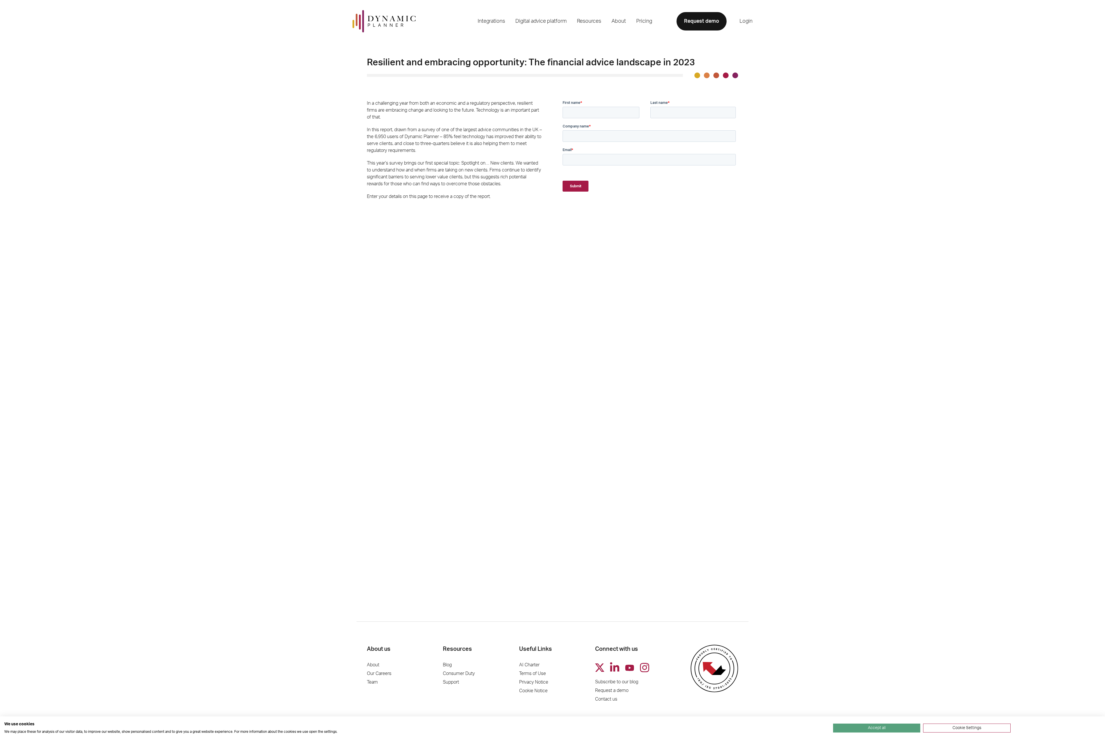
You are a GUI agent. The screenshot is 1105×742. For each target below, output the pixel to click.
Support (451, 682)
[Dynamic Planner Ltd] (384, 21)
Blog (447, 665)
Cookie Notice (533, 690)
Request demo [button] (701, 21)
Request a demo (611, 690)
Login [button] (746, 21)
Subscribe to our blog (616, 682)
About (373, 665)
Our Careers (379, 673)
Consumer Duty (459, 673)
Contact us (606, 699)
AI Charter (529, 665)
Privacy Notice (533, 682)
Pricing (644, 21)
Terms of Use (532, 673)
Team (372, 682)
